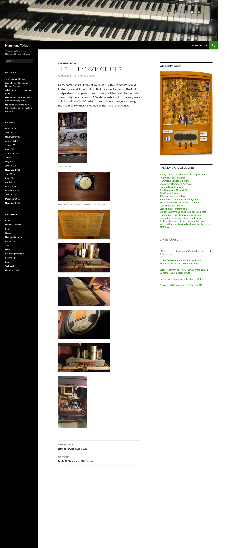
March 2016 (10, 186)
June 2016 (10, 174)
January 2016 (11, 194)
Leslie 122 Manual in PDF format (75, 459)
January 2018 (11, 153)
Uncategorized (67, 63)
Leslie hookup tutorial (171, 205)
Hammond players (13, 237)
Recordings (10, 257)
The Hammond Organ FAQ (174, 190)
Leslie (7, 249)
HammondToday (86, 75)
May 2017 (9, 161)
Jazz (7, 245)
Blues (7, 220)
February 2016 (12, 190)
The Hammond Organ (15, 79)
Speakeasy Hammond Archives (176, 183)
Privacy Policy (199, 45)
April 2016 (10, 182)
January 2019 (11, 145)
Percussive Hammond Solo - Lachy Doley (181, 278)
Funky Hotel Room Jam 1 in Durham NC (181, 285)
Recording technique (14, 253)
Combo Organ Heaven (171, 186)
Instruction (10, 241)
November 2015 (12, 203)
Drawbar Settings (13, 224)
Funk (7, 228)
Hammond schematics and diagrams (179, 199)
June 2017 (10, 157)
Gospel (8, 233)
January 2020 (11, 141)
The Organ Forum (169, 193)
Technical (9, 266)
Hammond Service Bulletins (174, 180)
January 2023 (11, 132)
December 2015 (12, 198)
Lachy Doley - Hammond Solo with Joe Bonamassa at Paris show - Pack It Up (180, 262)
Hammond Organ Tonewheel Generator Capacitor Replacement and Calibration (181, 216)
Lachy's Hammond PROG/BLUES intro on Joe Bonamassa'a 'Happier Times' (184, 271)
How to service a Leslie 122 (72, 446)
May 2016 (9, 178)
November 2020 (12, 136)
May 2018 (9, 149)
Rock (7, 262)
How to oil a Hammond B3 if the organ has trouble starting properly (18, 107)
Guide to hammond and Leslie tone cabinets (183, 211)
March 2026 (10, 128)
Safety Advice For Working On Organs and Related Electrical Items (182, 176)
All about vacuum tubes (172, 196)
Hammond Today (16, 45)
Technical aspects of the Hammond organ (182, 221)
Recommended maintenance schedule (180, 202)
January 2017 (11, 165)
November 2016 (12, 170)
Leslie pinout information (173, 208)
